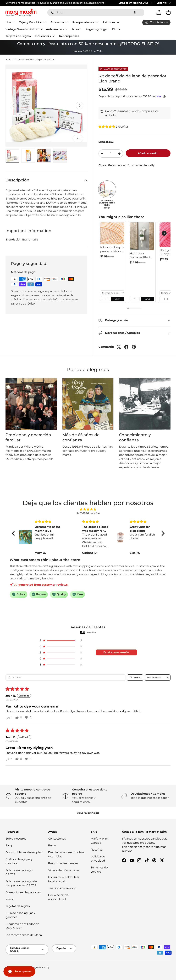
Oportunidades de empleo (24, 852)
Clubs (116, 29)
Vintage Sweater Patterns (24, 29)
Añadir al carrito (148, 153)
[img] (88, 509)
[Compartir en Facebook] (126, 347)
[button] (135, 12)
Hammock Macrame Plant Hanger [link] (140, 255)
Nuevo (76, 29)
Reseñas (96, 849)
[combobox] (95, 12)
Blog (9, 845)
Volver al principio (88, 812)
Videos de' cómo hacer (63, 870)
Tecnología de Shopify (38, 967)
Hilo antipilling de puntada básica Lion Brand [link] (112, 249)
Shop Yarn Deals (73, 2)
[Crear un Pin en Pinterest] (134, 347)
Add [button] (117, 299)
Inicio (8, 60)
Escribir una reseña (116, 652)
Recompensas (69, 36)
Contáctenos (57, 838)
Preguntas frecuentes (63, 863)
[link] (112, 233)
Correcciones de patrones (23, 892)
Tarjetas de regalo (18, 36)
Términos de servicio (62, 888)
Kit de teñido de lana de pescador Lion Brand (35, 60)
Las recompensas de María (24, 935)
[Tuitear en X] (119, 347)
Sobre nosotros (16, 838)
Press (9, 899)
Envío (52, 845)
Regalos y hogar (96, 29)
